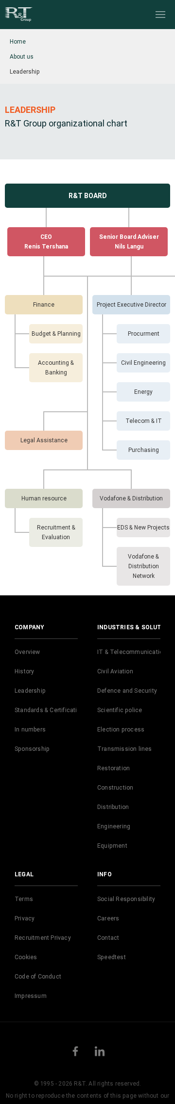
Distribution (113, 806)
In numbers (30, 729)
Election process (120, 729)
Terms (24, 898)
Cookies (26, 957)
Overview (27, 651)
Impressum (31, 995)
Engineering (113, 826)
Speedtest (111, 957)
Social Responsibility (126, 898)
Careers (108, 918)
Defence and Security (127, 690)
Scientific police (119, 710)
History (24, 671)
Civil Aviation (115, 671)
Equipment (112, 845)
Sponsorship (32, 748)
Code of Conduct (38, 976)
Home (18, 41)
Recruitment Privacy (43, 937)
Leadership (30, 690)
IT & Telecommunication (131, 651)
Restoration (113, 768)
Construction (115, 787)
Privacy (25, 918)
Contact (108, 937)
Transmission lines (124, 748)
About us (22, 56)
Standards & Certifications (51, 710)
